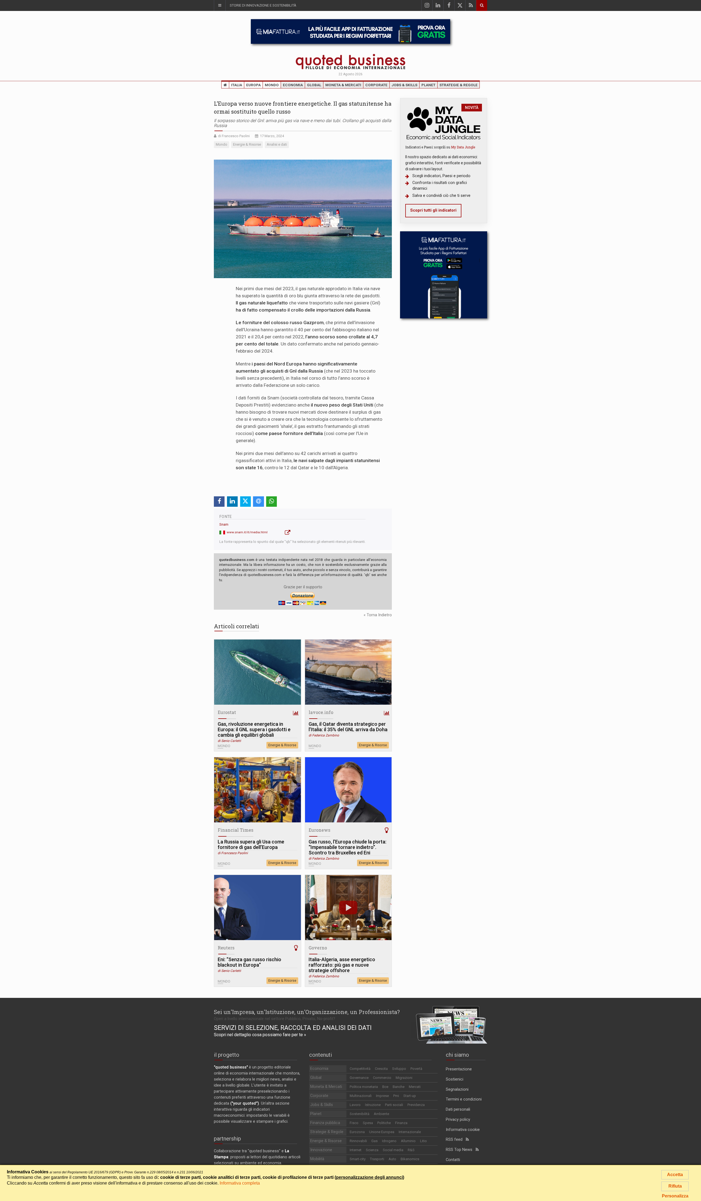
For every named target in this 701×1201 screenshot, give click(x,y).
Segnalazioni (457, 1089)
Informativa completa (240, 1183)
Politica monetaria (364, 1087)
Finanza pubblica (325, 1123)
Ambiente (381, 1114)
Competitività (360, 1069)
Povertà (416, 1069)
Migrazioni (404, 1078)
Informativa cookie (463, 1129)
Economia (293, 85)
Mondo (272, 85)
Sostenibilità (359, 1114)
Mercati (415, 1087)
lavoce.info (321, 712)
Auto (392, 1159)
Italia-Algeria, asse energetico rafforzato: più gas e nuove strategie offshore (342, 965)
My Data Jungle (463, 147)
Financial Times (235, 830)
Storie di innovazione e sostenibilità (263, 5)
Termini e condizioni (464, 1099)
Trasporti (377, 1159)
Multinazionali (361, 1096)
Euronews (319, 830)
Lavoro (355, 1105)
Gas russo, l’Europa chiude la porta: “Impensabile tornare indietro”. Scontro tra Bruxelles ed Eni (347, 847)
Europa (253, 85)
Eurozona (357, 1132)
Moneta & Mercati (343, 85)
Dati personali (458, 1109)
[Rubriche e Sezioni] (219, 5)
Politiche (384, 1123)
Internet (355, 1150)
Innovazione (321, 1150)
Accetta (675, 1174)
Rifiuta (675, 1186)
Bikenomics (410, 1159)
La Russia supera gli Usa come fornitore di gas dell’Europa (251, 844)
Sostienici (454, 1079)
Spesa (368, 1123)
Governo (318, 948)
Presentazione (459, 1069)
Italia (236, 85)
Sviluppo (399, 1069)
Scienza (372, 1150)
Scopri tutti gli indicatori (433, 210)
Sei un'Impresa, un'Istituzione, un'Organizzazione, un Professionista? (307, 1011)
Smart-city (358, 1159)
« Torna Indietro (378, 615)
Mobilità (317, 1159)
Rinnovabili (358, 1141)
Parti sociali (394, 1105)
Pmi (396, 1096)
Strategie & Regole (458, 85)
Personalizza (675, 1196)
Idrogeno (389, 1141)
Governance (359, 1078)
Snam (223, 524)
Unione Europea (381, 1132)
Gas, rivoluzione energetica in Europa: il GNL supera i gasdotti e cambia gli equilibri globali (254, 729)
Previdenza (416, 1105)
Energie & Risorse (282, 745)
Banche (398, 1087)
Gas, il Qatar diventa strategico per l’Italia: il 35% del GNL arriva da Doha (348, 726)
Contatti (453, 1159)
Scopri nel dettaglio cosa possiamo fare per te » (260, 1034)
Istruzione (373, 1105)
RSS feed (456, 1139)
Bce (385, 1087)
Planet (428, 85)
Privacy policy (458, 1119)
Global (314, 85)
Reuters (226, 948)
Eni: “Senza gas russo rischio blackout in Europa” (249, 962)
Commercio (382, 1078)
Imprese (382, 1096)
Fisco (354, 1123)
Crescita (381, 1069)
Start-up (409, 1096)
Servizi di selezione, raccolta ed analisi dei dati (293, 1028)
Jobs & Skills (404, 85)
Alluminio (408, 1141)
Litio (423, 1141)
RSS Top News (461, 1149)
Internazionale (410, 1132)
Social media (393, 1150)
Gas (374, 1141)
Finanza (401, 1123)
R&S (411, 1150)
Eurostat (227, 712)
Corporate (376, 85)
